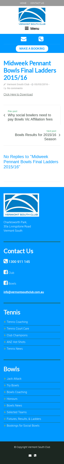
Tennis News (15, 349)
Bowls (12, 368)
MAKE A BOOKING (32, 48)
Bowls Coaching (17, 392)
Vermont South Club (18, 84)
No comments (15, 88)
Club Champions (17, 335)
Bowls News (14, 405)
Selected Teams (17, 412)
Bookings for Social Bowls (23, 425)
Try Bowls (13, 385)
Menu (34, 28)
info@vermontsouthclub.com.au (24, 292)
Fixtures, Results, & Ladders (24, 419)
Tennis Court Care (18, 328)
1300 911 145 (19, 261)
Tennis (12, 312)
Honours (12, 399)
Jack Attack (14, 379)
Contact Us (37, 3)
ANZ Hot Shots (16, 342)
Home (23, 3)
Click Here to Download (18, 94)
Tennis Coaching (17, 322)
